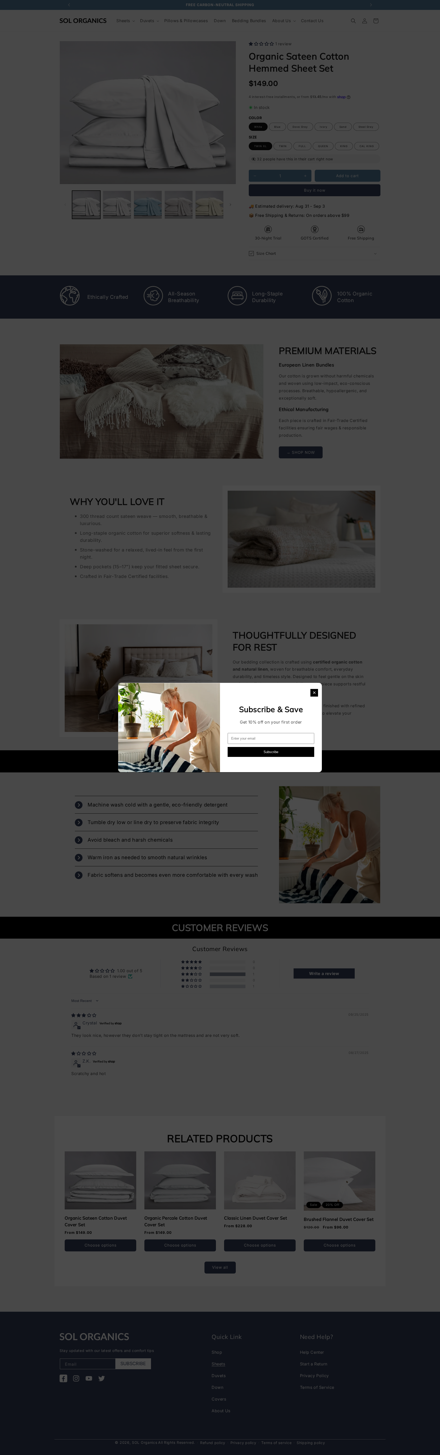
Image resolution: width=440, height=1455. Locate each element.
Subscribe (271, 752)
